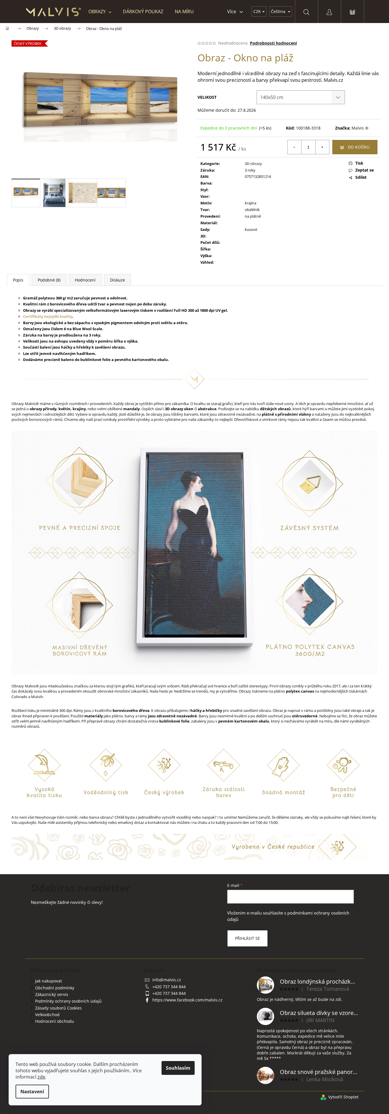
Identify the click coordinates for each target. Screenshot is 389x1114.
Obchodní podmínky (54, 988)
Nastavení (32, 1091)
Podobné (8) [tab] (49, 280)
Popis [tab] (18, 280)
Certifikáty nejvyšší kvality (47, 316)
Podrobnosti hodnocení (273, 43)
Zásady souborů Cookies (58, 1008)
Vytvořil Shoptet (343, 1097)
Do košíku (359, 147)
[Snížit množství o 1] (294, 147)
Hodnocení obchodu (54, 1021)
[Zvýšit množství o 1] (322, 147)
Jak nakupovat (48, 981)
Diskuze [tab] (117, 280)
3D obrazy (253, 163)
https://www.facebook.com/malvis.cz (187, 1000)
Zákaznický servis (51, 994)
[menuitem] (100, 11)
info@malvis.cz (166, 979)
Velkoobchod (47, 1014)
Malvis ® (360, 128)
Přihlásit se (247, 938)
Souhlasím (178, 1068)
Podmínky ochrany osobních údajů (68, 1001)
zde (41, 1077)
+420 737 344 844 (169, 986)
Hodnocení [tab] (85, 280)
